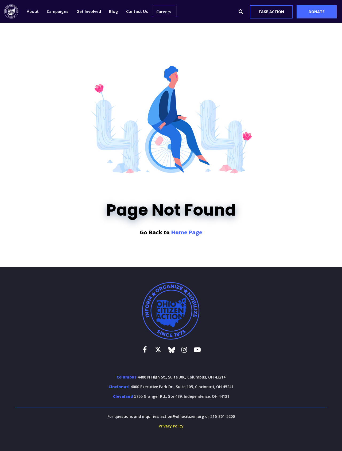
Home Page (186, 232)
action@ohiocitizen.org (182, 416)
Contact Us (137, 11)
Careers (163, 11)
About (33, 11)
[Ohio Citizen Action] (11, 11)
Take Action (271, 11)
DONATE (317, 11)
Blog (113, 11)
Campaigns (57, 11)
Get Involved (88, 11)
